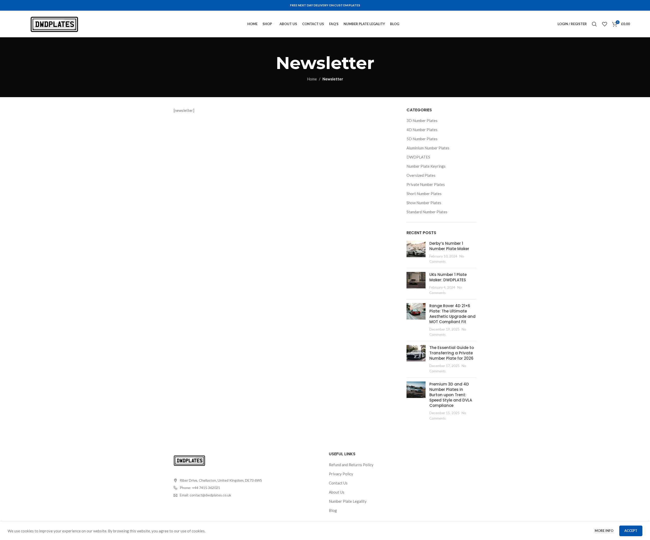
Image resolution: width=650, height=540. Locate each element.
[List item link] (218, 488)
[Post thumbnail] (416, 252)
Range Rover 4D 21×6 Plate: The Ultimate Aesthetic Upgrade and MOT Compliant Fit (452, 313)
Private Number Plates (426, 184)
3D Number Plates (422, 120)
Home (312, 79)
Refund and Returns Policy (351, 464)
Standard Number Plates (427, 212)
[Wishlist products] (604, 24)
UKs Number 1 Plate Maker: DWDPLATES (448, 277)
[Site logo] (54, 23)
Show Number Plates (424, 202)
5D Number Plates (422, 138)
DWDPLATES (418, 157)
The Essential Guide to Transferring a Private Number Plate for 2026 (451, 353)
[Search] (594, 24)
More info (604, 531)
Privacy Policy (341, 474)
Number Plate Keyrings (426, 166)
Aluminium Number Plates (428, 148)
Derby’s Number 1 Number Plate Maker (449, 246)
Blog (333, 510)
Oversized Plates (421, 175)
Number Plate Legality (348, 501)
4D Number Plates (422, 129)
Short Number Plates (424, 193)
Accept (630, 531)
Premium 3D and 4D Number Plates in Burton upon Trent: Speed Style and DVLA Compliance (450, 394)
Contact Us (338, 483)
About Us (336, 492)
